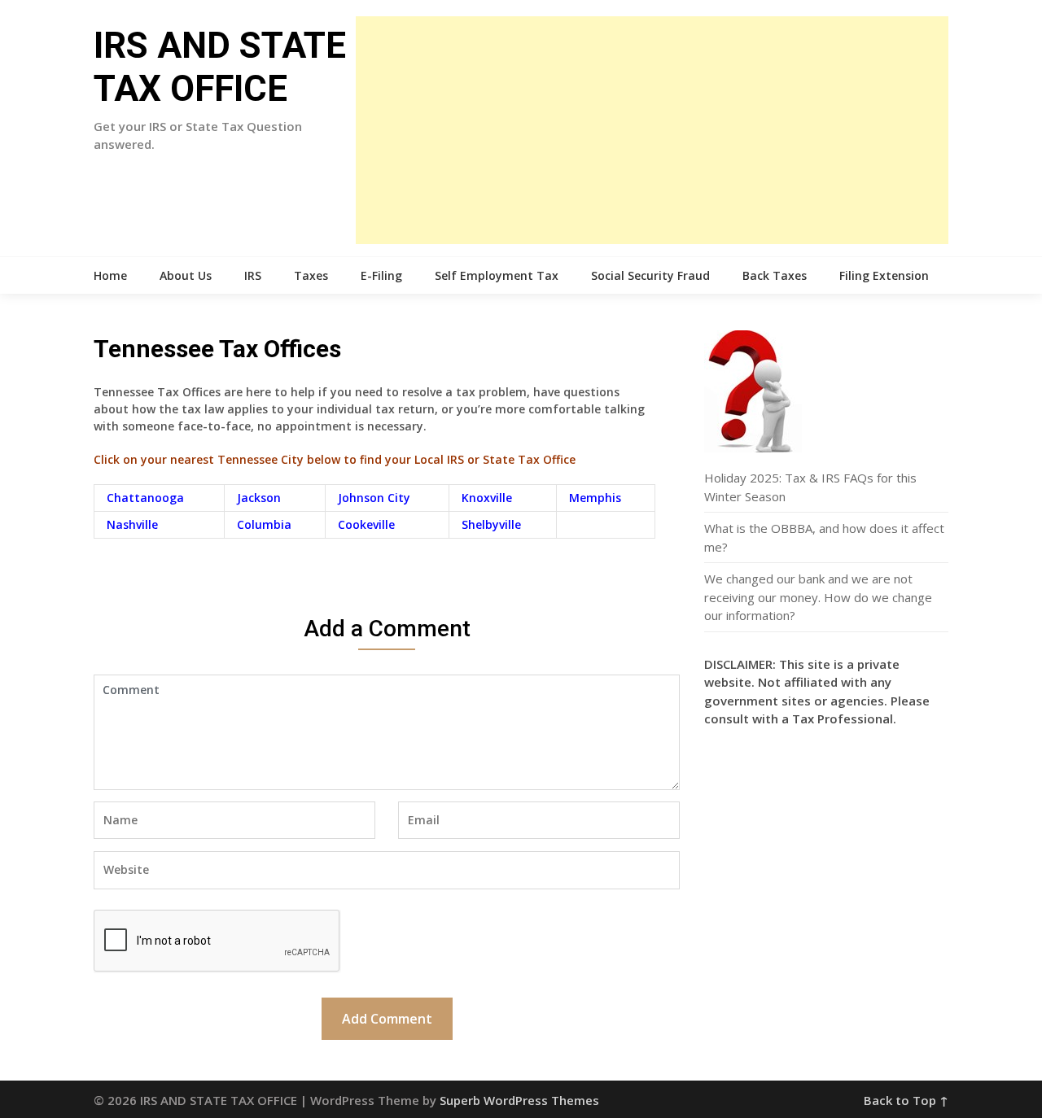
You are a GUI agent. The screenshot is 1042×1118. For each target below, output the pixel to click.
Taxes (311, 275)
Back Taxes (774, 275)
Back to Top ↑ (906, 1100)
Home (110, 275)
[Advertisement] (652, 130)
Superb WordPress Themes (519, 1100)
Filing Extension (884, 275)
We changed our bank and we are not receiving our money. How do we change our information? (818, 596)
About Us (186, 275)
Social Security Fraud (650, 275)
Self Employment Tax (496, 275)
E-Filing (381, 275)
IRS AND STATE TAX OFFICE (220, 67)
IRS (252, 275)
